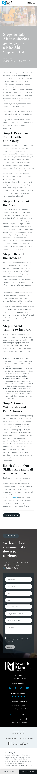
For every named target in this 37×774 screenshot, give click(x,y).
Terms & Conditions (10, 738)
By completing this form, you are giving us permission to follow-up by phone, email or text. (18, 639)
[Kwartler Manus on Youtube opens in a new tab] (27, 687)
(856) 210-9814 (26, 765)
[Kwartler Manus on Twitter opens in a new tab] (21, 687)
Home (5, 58)
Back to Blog (10, 515)
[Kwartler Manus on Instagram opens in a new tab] (10, 687)
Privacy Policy (22, 738)
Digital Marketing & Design (21, 743)
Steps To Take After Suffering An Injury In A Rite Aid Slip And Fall (17, 61)
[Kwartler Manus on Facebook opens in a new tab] (15, 687)
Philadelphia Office (19, 702)
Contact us (13, 498)
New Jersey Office (20, 715)
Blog (10, 58)
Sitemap (30, 738)
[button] (34, 3)
